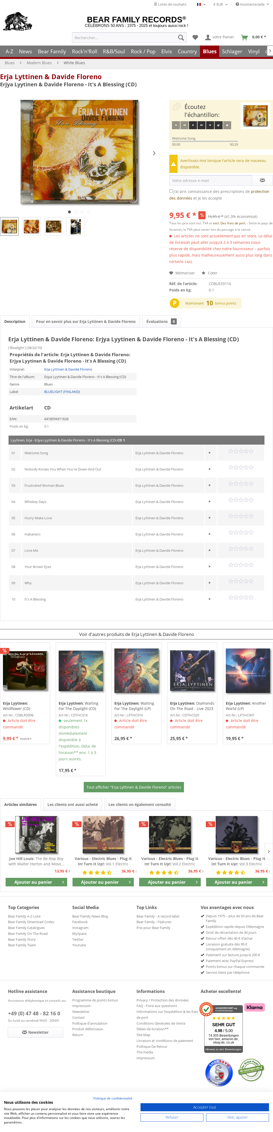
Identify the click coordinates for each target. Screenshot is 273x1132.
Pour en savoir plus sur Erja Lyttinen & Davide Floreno (86, 321)
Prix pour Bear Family (153, 927)
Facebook (80, 921)
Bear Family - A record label (157, 916)
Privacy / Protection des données (162, 1000)
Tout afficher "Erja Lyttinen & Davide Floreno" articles (133, 787)
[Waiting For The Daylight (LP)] (136, 670)
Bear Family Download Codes (31, 921)
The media (144, 1052)
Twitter (77, 939)
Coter (212, 272)
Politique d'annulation (89, 1023)
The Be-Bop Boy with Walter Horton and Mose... (36, 861)
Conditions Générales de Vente (160, 1023)
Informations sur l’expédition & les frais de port (167, 1014)
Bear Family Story (22, 939)
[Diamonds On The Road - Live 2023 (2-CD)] (192, 670)
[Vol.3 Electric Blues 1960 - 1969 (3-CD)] (237, 834)
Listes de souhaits (171, 4)
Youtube (79, 945)
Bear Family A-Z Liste (24, 916)
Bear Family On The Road (28, 933)
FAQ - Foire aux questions (156, 1005)
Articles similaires (20, 804)
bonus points (225, 303)
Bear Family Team (22, 945)
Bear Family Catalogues (26, 927)
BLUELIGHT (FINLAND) (62, 391)
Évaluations (160, 321)
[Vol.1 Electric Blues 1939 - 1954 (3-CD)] (103, 834)
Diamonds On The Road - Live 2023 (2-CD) (192, 706)
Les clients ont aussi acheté (72, 804)
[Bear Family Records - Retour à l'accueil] (18, 21)
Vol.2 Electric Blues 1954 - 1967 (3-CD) (169, 861)
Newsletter (81, 1011)
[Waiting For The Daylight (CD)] (81, 670)
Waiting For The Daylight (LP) (134, 706)
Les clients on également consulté (140, 804)
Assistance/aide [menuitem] (252, 4)
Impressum (145, 1058)
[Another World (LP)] (248, 670)
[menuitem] (129, 37)
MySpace (79, 933)
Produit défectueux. (88, 1028)
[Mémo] (195, 37)
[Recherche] (181, 37)
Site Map (143, 1034)
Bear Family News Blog (90, 916)
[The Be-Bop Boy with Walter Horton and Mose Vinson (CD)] (36, 834)
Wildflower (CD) (16, 706)
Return (77, 1034)
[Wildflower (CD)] (25, 670)
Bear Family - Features (153, 921)
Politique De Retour (151, 1046)
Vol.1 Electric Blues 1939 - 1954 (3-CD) (103, 861)
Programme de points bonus (95, 1000)
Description (14, 321)
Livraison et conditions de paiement (164, 1040)
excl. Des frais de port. (230, 223)
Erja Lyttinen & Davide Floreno (51, 76)
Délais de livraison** (152, 1028)
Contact (78, 1017)
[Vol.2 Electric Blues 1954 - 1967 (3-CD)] (170, 834)
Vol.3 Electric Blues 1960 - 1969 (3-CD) (236, 861)
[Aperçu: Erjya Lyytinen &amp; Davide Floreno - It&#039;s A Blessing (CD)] (9, 226)
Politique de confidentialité (113, 1098)
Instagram (80, 927)
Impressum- (81, 1005)
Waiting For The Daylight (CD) (78, 706)
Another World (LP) (246, 706)
